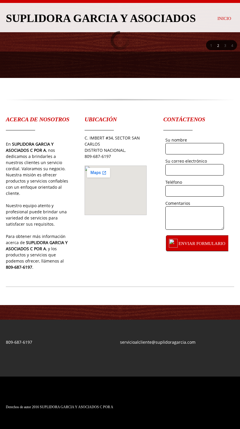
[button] (211, 45)
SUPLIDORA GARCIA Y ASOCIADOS (101, 18)
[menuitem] (224, 17)
